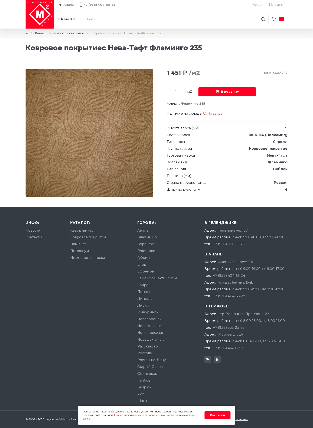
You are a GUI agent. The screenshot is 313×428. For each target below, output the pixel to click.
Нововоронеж (149, 319)
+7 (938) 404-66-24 (229, 276)
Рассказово (147, 346)
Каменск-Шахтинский (157, 278)
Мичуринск (147, 312)
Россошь (145, 353)
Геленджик (147, 251)
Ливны (143, 292)
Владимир (147, 237)
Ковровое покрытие (68, 33)
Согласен (217, 415)
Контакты (34, 237)
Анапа (68, 5)
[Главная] (27, 33)
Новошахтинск (150, 339)
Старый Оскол (150, 367)
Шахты (143, 401)
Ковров (144, 285)
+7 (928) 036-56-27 (229, 244)
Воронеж (145, 244)
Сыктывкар (147, 374)
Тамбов (143, 380)
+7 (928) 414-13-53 (228, 348)
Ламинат (78, 244)
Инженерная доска (87, 258)
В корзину (230, 92)
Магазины (276, 5)
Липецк (144, 299)
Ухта (141, 394)
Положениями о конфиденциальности (137, 415)
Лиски (143, 305)
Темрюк (144, 387)
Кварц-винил (82, 230)
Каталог (67, 19)
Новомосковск (150, 326)
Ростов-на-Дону (151, 360)
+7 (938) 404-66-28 (229, 296)
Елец (141, 264)
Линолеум (79, 251)
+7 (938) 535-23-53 (229, 328)
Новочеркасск (150, 333)
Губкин (143, 258)
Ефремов (145, 271)
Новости (259, 5)
